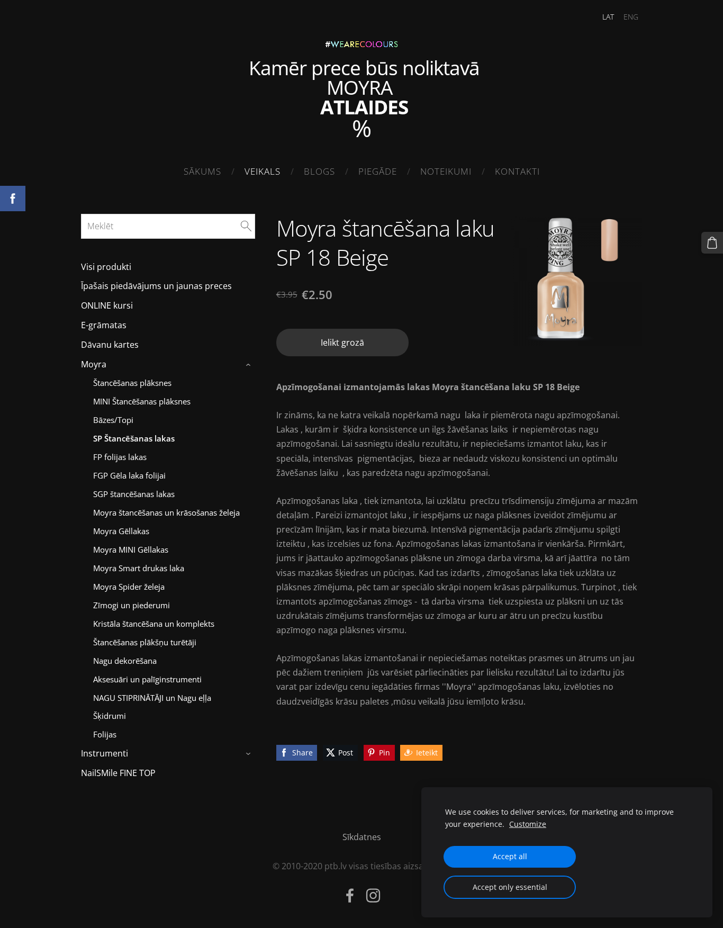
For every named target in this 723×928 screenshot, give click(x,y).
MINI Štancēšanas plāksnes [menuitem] (142, 401)
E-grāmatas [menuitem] (103, 325)
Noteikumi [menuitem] (446, 171)
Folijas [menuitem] (104, 734)
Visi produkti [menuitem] (106, 267)
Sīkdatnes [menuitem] (361, 837)
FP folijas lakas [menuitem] (120, 457)
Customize (527, 824)
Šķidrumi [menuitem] (109, 715)
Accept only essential (510, 887)
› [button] (249, 364)
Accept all (510, 856)
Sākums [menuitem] (202, 171)
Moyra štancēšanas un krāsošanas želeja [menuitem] (166, 512)
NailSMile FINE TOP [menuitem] (118, 773)
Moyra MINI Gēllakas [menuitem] (130, 549)
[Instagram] (373, 895)
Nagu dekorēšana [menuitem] (125, 660)
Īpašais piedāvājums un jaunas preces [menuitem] (156, 286)
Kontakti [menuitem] (517, 171)
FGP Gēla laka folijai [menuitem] (129, 475)
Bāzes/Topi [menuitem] (113, 420)
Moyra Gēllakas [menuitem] (121, 531)
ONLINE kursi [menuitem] (107, 305)
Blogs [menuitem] (319, 171)
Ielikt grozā (342, 342)
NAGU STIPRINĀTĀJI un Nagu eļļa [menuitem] (152, 697)
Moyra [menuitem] (93, 364)
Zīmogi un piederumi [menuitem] (131, 605)
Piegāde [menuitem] (377, 171)
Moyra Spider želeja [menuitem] (129, 586)
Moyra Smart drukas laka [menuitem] (138, 568)
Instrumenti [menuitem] (104, 753)
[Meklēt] (246, 226)
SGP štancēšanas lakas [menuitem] (134, 494)
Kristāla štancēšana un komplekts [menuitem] (153, 623)
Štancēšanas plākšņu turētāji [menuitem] (144, 642)
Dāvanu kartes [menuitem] (110, 344)
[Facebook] (349, 895)
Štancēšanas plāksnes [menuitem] (132, 382)
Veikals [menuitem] (263, 171)
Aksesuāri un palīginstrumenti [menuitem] (147, 679)
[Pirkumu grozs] (712, 243)
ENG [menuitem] (630, 17)
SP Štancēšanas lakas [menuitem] (134, 438)
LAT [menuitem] (608, 17)
